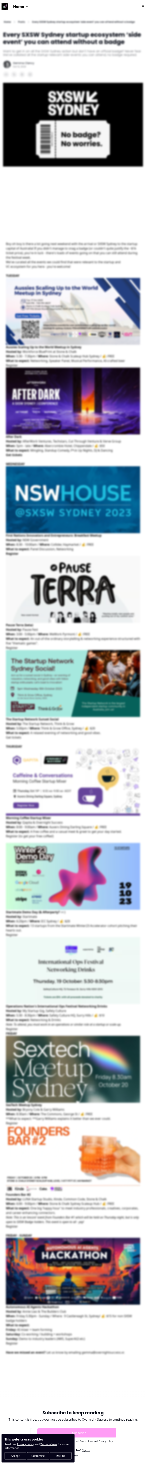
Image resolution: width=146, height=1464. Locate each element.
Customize (38, 1456)
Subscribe (79, 1433)
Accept (15, 1456)
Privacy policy (25, 1444)
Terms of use (48, 1444)
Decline (60, 1456)
